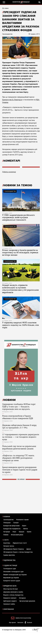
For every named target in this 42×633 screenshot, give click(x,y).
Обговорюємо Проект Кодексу (13, 549)
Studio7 (36, 630)
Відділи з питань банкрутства (13, 595)
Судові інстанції (10, 565)
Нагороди (6, 532)
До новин (5, 8)
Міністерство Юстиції (10, 589)
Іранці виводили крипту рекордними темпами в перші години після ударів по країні (19, 469)
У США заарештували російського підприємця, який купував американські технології (18, 217)
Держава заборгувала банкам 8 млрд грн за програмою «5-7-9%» (19, 426)
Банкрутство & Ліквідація (12, 100)
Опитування (8, 609)
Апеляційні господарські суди (13, 572)
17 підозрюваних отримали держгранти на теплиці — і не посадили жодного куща (20, 437)
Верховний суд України (11, 578)
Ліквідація (7, 523)
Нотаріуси (22, 598)
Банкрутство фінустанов (11, 526)
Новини (6, 517)
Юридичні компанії (9, 598)
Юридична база (9, 586)
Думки (28, 549)
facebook (29, 622)
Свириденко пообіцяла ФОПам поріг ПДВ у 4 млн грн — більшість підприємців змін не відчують (19, 406)
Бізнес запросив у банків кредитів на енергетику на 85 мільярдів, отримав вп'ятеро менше (20, 252)
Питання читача (8, 546)
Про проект (12, 622)
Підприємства (9, 560)
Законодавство (10, 191)
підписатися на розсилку (23, 618)
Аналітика (6, 543)
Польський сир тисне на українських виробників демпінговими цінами (19, 447)
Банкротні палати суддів (11, 581)
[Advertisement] (19, 497)
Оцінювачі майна (9, 604)
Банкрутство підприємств (11, 529)
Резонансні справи (22, 520)
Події (14, 532)
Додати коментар (9, 172)
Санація (15, 523)
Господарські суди (9, 569)
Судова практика (9, 555)
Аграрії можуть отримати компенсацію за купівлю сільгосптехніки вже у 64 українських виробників (20, 289)
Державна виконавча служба (13, 592)
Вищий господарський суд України (15, 575)
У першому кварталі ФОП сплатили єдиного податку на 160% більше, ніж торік (20, 325)
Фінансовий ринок (17, 535)
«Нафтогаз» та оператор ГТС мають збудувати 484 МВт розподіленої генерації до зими (18, 458)
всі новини (21, 479)
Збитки (25, 529)
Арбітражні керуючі (10, 601)
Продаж (21, 532)
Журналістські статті (20, 543)
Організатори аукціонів (27, 601)
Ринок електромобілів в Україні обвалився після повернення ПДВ (17, 417)
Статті (6, 540)
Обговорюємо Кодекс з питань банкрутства (18, 552)
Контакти (20, 622)
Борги (24, 526)
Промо (29, 532)
